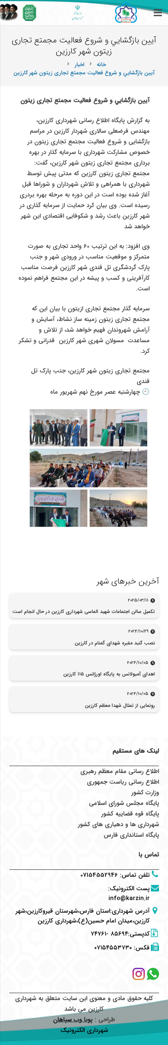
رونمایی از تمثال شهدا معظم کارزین (120, 705)
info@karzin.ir (129, 898)
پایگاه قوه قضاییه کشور (130, 814)
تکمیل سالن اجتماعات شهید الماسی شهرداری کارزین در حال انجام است (83, 611)
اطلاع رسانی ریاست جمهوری (123, 782)
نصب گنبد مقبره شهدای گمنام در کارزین (115, 643)
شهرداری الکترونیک (84, 1030)
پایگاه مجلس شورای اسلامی (124, 803)
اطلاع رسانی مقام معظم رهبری (119, 771)
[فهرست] (158, 12)
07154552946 (99, 875)
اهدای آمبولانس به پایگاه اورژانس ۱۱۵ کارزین (109, 674)
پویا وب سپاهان (73, 1020)
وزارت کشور (145, 793)
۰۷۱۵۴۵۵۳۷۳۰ (113, 948)
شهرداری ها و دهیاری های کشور (118, 824)
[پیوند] (29, 12)
